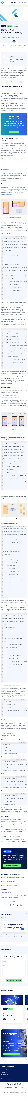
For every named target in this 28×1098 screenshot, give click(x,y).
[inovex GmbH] (5, 4)
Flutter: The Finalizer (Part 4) (10, 885)
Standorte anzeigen (6, 1078)
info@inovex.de (4, 1074)
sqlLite (12, 813)
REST (22, 150)
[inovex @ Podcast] (17, 1084)
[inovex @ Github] (8, 1084)
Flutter (16, 728)
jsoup (11, 155)
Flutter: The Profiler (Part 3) (9, 881)
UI (8, 187)
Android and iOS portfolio (20, 895)
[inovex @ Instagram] (15, 1084)
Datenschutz (23, 1092)
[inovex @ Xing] (12, 1084)
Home (2, 45)
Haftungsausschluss (14, 1092)
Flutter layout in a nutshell (10, 841)
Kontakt (22, 2)
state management (6, 194)
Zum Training (14, 131)
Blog (8, 45)
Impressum (5, 1092)
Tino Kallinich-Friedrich (13, 37)
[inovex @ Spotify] (20, 1084)
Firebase (5, 813)
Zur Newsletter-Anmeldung (11, 1054)
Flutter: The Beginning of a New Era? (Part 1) (14, 877)
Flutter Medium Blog (6, 892)
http (8, 155)
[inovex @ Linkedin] (10, 1084)
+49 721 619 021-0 (5, 1072)
